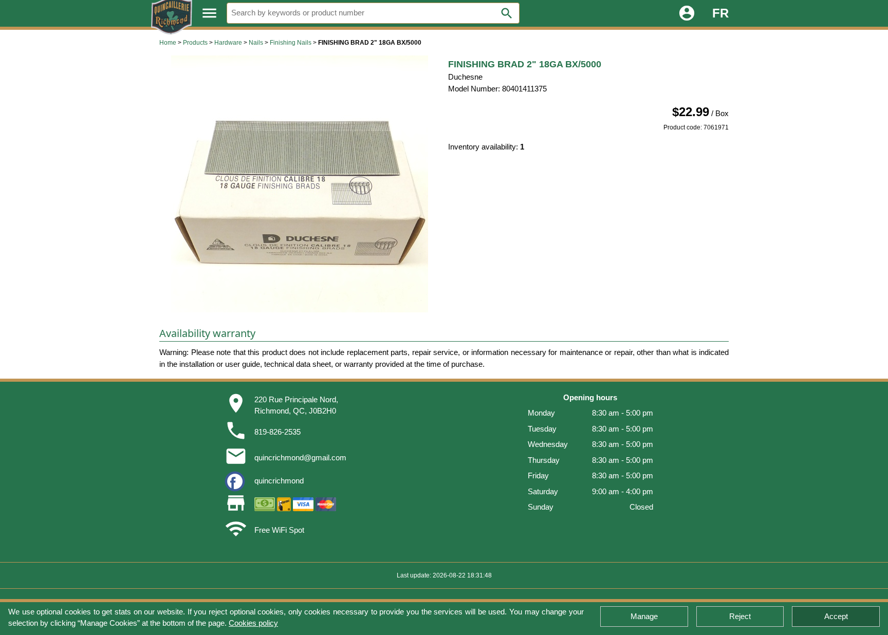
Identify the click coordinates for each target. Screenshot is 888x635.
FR (720, 13)
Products (195, 42)
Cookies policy (253, 623)
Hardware (228, 42)
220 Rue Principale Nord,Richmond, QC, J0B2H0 (296, 405)
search (506, 13)
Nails (256, 42)
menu (209, 13)
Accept (836, 616)
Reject (740, 616)
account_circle (687, 13)
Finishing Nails (290, 42)
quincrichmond (279, 480)
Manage (644, 616)
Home (167, 42)
